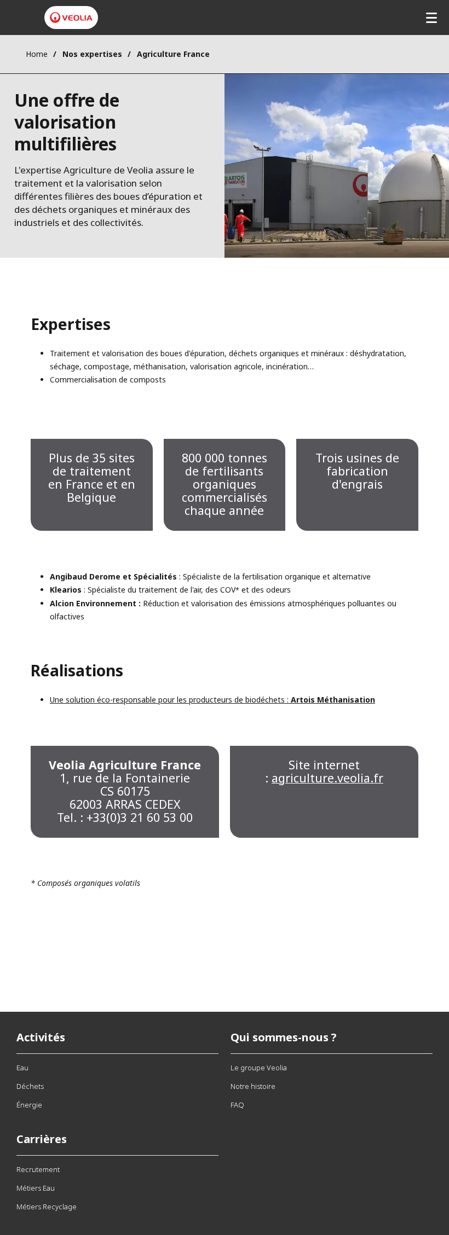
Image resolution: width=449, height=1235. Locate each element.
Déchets (30, 1086)
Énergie (29, 1105)
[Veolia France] (71, 17)
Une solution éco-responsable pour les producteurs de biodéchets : (212, 699)
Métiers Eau (35, 1188)
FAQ (237, 1105)
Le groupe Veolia (259, 1067)
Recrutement (38, 1169)
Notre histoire (253, 1086)
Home (37, 54)
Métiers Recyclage (46, 1206)
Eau (22, 1067)
